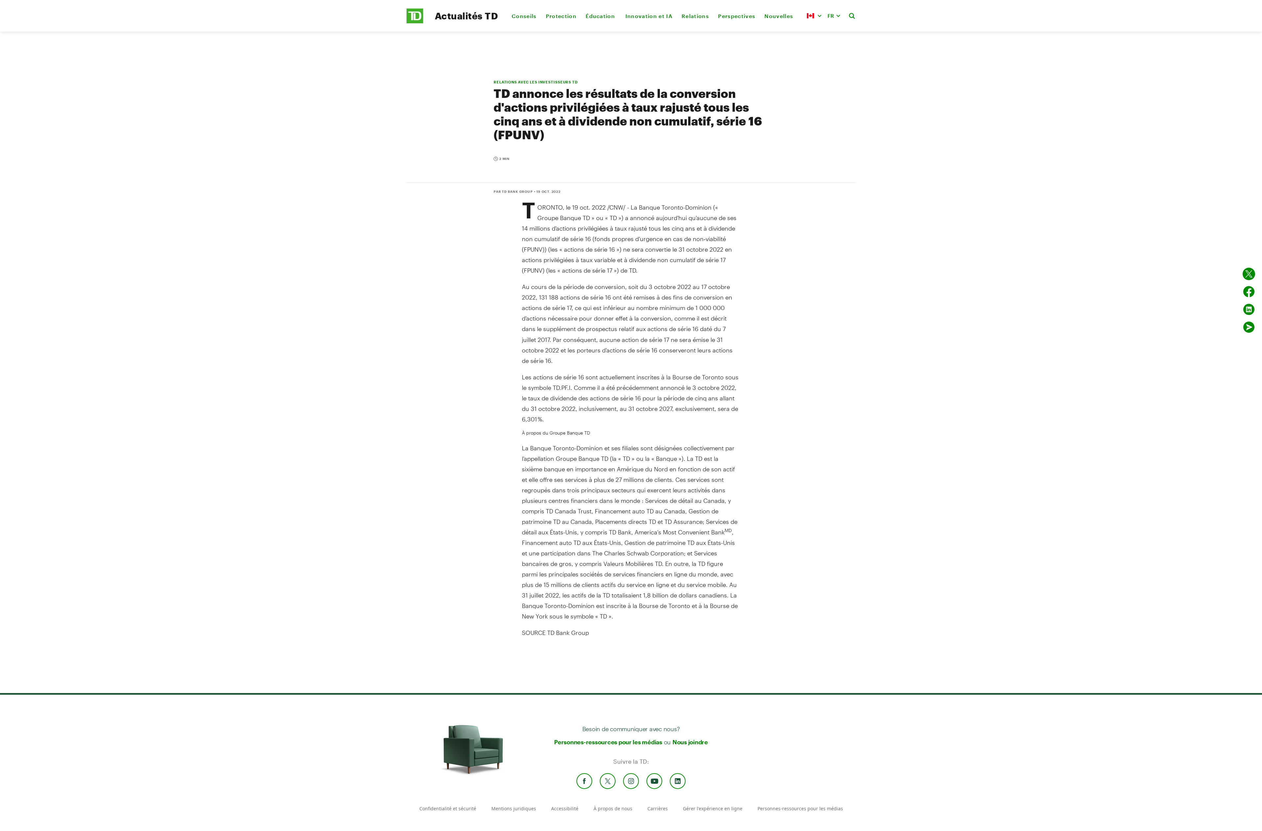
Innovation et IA (648, 16)
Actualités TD (466, 16)
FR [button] (831, 15)
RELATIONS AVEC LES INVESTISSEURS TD (536, 82)
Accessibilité (564, 808)
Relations (695, 16)
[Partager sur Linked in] (1249, 309)
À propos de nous (613, 808)
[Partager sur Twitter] (1249, 274)
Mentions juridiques (513, 808)
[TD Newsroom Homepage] (415, 21)
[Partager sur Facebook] (1249, 292)
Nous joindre (690, 742)
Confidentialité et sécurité (447, 808)
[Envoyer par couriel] (1249, 327)
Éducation (601, 16)
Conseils (524, 16)
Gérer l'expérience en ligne (712, 808)
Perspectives (736, 16)
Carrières (657, 808)
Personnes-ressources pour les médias (608, 742)
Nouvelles (778, 16)
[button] (814, 16)
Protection (561, 16)
